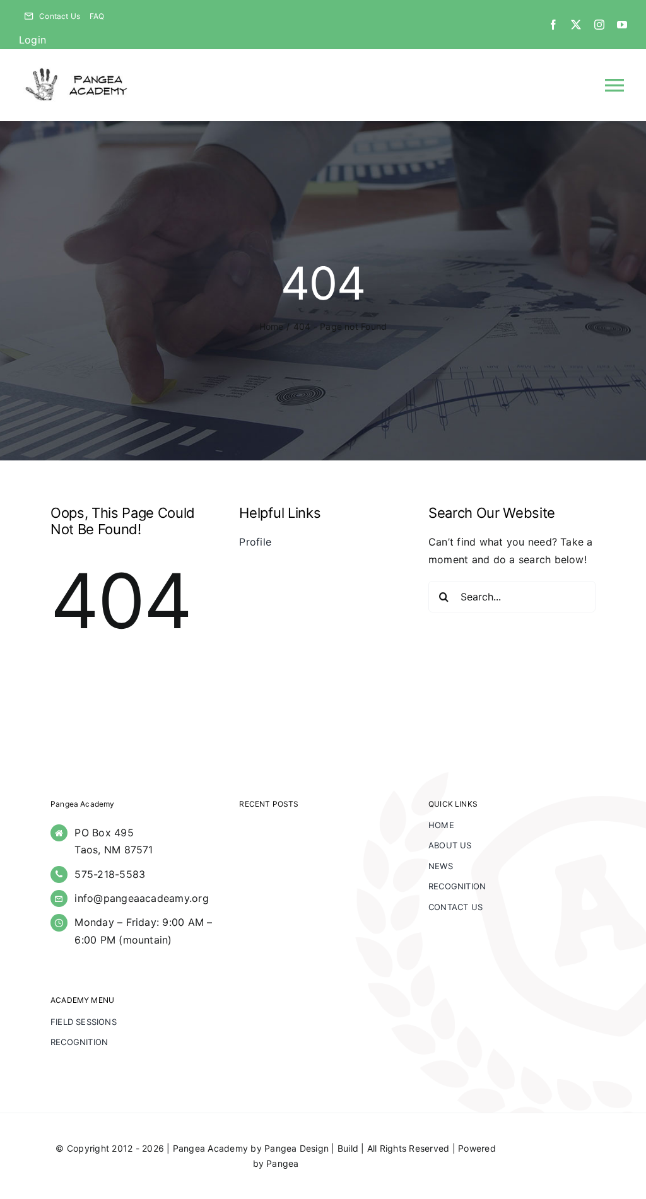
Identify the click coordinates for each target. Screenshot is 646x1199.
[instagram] (599, 25)
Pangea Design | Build (311, 1148)
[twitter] (576, 25)
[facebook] (553, 25)
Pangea (282, 1163)
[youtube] (622, 25)
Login (32, 39)
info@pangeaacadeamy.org (141, 898)
